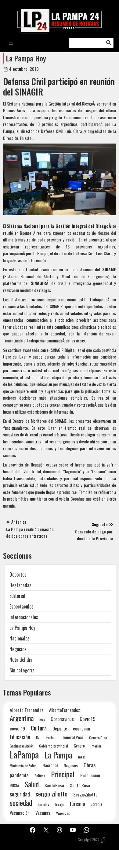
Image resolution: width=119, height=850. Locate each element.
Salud (32, 784)
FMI (38, 737)
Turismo (77, 803)
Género (79, 746)
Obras (90, 765)
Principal (62, 774)
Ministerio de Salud (23, 765)
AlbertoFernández (64, 710)
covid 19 (17, 728)
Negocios (18, 649)
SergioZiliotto (85, 794)
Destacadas (20, 585)
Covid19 (88, 718)
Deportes (18, 574)
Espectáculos (21, 606)
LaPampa (24, 754)
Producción (90, 775)
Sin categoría (21, 670)
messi (82, 756)
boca (42, 719)
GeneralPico (98, 737)
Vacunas (42, 812)
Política (39, 775)
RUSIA (14, 785)
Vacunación (20, 813)
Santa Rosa (80, 785)
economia (81, 728)
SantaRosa (54, 785)
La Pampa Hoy (26, 58)
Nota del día (20, 659)
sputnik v (43, 804)
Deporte (59, 728)
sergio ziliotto (51, 793)
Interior (96, 745)
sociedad (21, 802)
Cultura (39, 727)
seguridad (20, 793)
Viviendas (63, 813)
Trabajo (59, 804)
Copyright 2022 (88, 839)
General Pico (72, 737)
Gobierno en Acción (21, 746)
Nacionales (19, 638)
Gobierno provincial (53, 745)
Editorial (17, 595)
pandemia (19, 775)
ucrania (96, 804)
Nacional (50, 765)
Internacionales (23, 617)
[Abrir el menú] (11, 43)
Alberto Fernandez (26, 709)
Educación (20, 736)
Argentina (22, 718)
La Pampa (58, 754)
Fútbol (51, 737)
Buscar (108, 43)
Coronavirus (62, 718)
